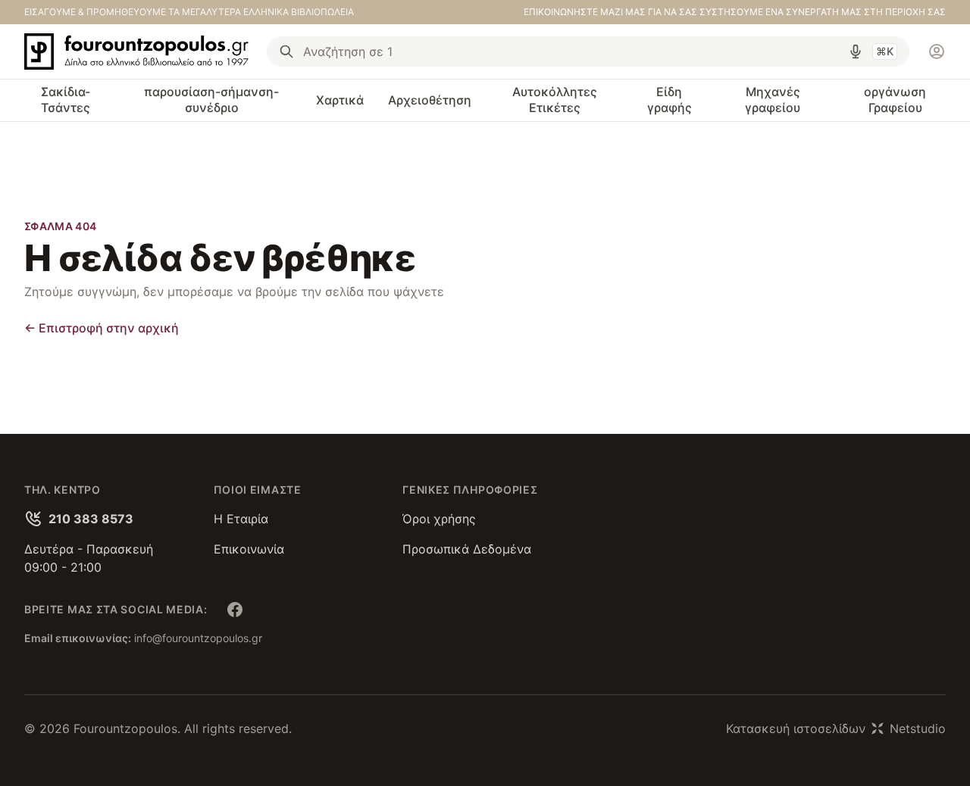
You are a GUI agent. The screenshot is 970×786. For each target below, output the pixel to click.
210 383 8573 (90, 518)
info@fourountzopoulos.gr (198, 638)
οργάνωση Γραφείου (895, 99)
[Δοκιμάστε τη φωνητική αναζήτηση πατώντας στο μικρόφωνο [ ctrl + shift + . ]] (855, 51)
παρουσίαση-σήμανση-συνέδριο (211, 99)
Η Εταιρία (241, 518)
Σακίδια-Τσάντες (65, 99)
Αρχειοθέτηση (429, 100)
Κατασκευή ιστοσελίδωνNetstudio (836, 728)
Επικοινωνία (249, 549)
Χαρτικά (340, 100)
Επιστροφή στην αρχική (101, 327)
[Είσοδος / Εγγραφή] (937, 51)
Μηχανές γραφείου (772, 99)
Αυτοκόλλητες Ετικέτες (554, 99)
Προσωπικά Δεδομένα (466, 549)
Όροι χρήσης (439, 518)
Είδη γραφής (669, 99)
